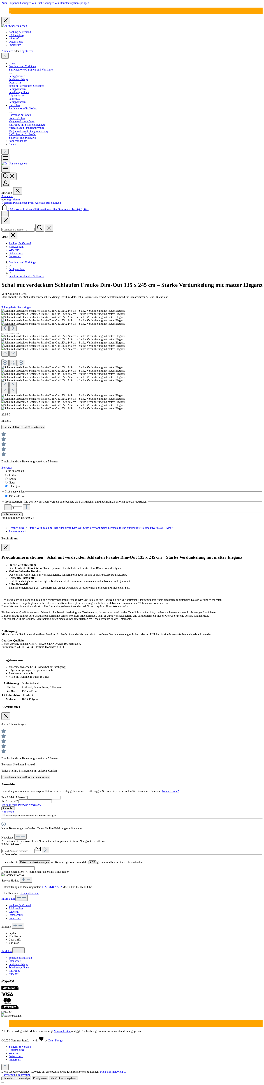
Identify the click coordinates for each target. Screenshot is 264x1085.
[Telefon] (10, 12)
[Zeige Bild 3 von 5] (10, 333)
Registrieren (26, 51)
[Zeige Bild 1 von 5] (2, 333)
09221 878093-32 (51, 887)
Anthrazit (14, 475)
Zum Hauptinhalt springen (16, 2)
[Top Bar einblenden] (5, 214)
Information (8, 898)
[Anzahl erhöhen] (26, 507)
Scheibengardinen (19, 967)
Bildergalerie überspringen (16, 307)
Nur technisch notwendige (16, 1078)
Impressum (15, 44)
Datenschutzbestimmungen (34, 862)
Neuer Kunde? (170, 791)
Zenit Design (55, 1040)
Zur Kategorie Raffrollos (23, 108)
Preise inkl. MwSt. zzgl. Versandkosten (23, 427)
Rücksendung (16, 35)
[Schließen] (2, 359)
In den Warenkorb (12, 514)
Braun (12, 478)
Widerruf (14, 38)
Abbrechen (7, 811)
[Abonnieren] (45, 850)
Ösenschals (15, 960)
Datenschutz (16, 41)
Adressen (40, 202)
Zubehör (13, 973)
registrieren (13, 199)
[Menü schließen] (10, 73)
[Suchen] (9, 176)
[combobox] (18, 230)
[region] (132, 359)
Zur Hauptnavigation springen (72, 2)
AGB (92, 862)
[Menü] (5, 158)
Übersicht (7, 202)
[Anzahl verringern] (7, 507)
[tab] (90, 527)
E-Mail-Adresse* (11, 844)
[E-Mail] (10, 9)
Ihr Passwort (9, 801)
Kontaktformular (29, 893)
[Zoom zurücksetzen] (13, 363)
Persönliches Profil (24, 202)
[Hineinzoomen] (20, 363)
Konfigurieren (40, 1078)
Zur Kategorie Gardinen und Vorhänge (31, 69)
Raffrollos (14, 970)
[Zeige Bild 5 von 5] (17, 333)
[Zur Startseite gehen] (14, 25)
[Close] (5, 220)
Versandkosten (62, 1031)
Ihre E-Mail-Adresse (14, 797)
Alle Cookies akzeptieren (63, 1078)
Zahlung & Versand (20, 31)
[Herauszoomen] (5, 363)
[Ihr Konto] (5, 183)
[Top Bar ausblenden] (5, 20)
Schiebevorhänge (18, 964)
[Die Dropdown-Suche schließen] (49, 228)
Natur (12, 482)
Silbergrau (14, 486)
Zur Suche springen (43, 2)
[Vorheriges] (5, 56)
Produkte (6, 951)
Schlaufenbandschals (20, 957)
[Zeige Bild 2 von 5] (6, 333)
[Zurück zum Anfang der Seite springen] (5, 1067)
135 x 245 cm (16, 496)
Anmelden (7, 51)
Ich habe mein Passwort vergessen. (21, 804)
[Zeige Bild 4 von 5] (13, 333)
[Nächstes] (5, 152)
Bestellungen (53, 202)
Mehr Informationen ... (113, 1071)
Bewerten (6, 467)
